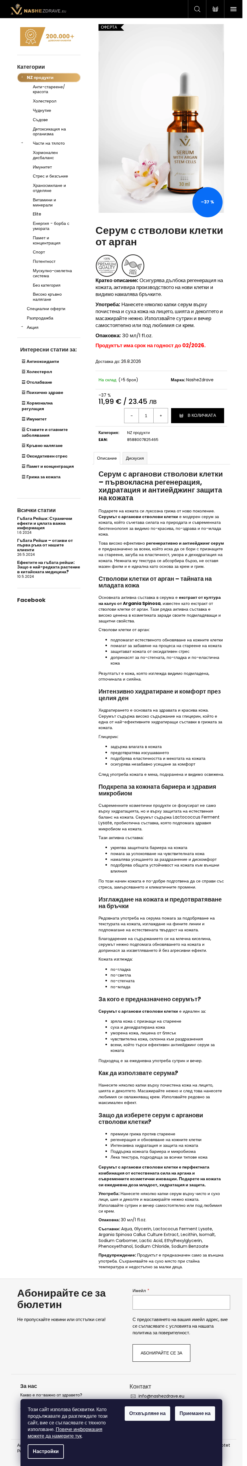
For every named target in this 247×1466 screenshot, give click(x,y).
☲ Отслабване (37, 382)
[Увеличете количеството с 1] (160, 415)
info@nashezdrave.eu (161, 1396)
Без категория (47, 285)
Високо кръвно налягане (47, 296)
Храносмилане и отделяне (49, 187)
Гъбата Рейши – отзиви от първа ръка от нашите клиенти (45, 545)
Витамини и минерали (44, 202)
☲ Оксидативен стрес (44, 456)
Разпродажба (40, 318)
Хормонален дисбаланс (45, 155)
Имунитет (42, 167)
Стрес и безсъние (50, 176)
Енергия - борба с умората (51, 225)
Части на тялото (49, 143)
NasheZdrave (200, 380)
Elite (37, 214)
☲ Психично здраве (42, 392)
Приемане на (195, 1413)
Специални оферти (46, 309)
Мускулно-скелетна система (52, 273)
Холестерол (44, 101)
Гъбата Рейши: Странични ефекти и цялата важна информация (44, 523)
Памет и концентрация (47, 240)
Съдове (40, 120)
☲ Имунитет (34, 419)
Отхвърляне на (147, 1413)
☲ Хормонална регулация (37, 406)
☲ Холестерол (37, 372)
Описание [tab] (107, 458)
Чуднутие (42, 110)
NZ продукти (40, 77)
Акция (33, 327)
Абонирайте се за (161, 1353)
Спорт (39, 252)
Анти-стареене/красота (49, 89)
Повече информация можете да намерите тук (65, 1432)
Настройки (46, 1451)
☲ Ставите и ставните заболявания (45, 432)
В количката (202, 415)
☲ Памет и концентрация (48, 466)
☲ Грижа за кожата (41, 477)
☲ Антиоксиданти (40, 361)
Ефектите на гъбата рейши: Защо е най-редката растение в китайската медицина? (48, 567)
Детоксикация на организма (49, 131)
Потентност (44, 261)
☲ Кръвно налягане (42, 445)
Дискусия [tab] (135, 458)
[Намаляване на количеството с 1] (131, 415)
